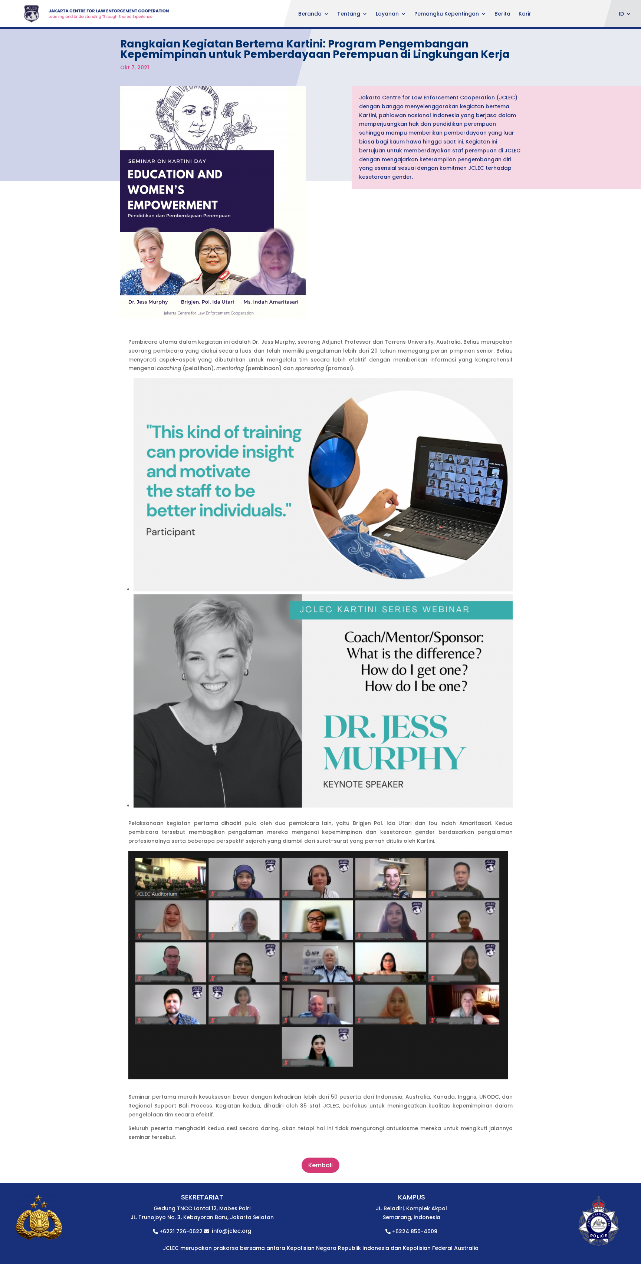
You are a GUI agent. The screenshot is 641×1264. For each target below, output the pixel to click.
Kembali (320, 1165)
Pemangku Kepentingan (446, 14)
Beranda (310, 14)
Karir (525, 14)
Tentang (348, 14)
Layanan (387, 14)
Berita (502, 14)
